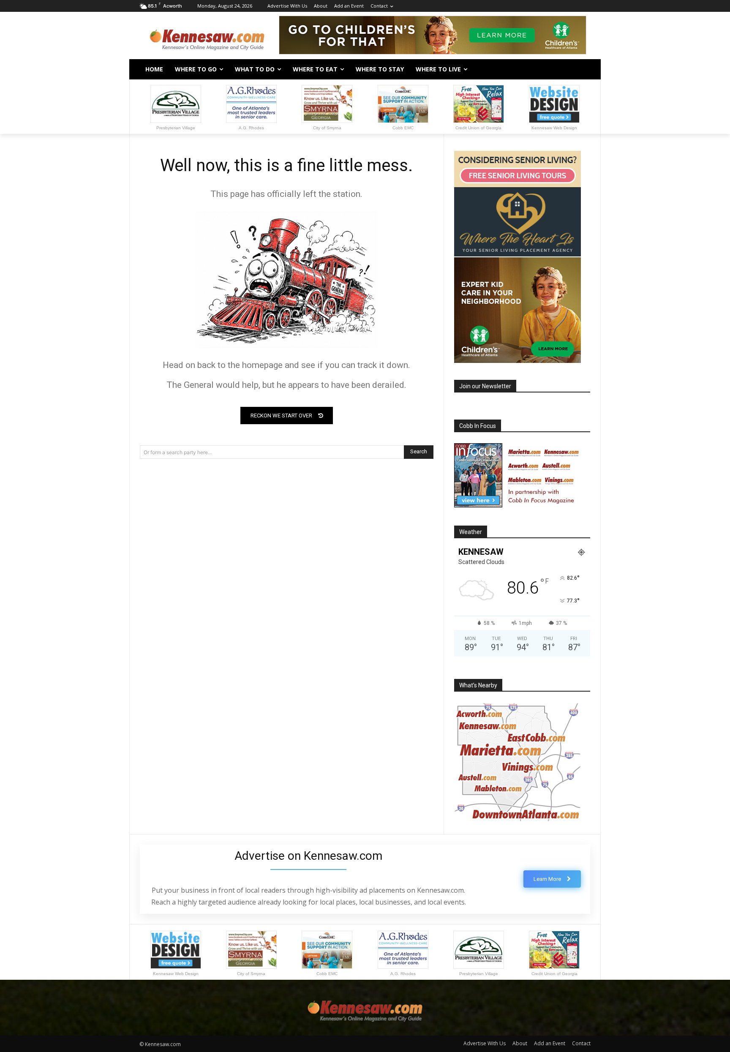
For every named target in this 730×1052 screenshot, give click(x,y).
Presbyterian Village (175, 127)
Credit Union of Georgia (478, 127)
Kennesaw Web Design (554, 127)
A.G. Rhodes (251, 127)
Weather (470, 532)
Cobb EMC (403, 127)
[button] (580, 69)
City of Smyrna (327, 127)
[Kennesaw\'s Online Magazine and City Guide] (207, 36)
